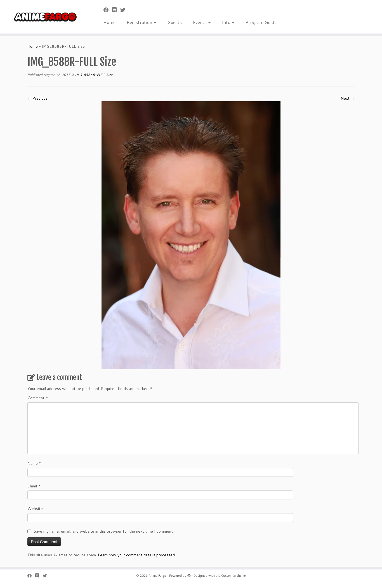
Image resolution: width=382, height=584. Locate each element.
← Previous (37, 98)
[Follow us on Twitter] (124, 9)
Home (109, 22)
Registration (140, 22)
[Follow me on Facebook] (107, 9)
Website (35, 508)
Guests (174, 22)
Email (34, 486)
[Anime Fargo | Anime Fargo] (44, 17)
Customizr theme (233, 575)
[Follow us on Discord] (116, 9)
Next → (348, 98)
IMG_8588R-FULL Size (93, 74)
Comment (37, 398)
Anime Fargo (157, 575)
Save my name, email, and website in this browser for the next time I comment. (104, 531)
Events (200, 22)
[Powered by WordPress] (189, 574)
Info (227, 22)
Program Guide (261, 22)
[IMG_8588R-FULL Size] (191, 235)
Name (34, 463)
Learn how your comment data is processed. (137, 555)
